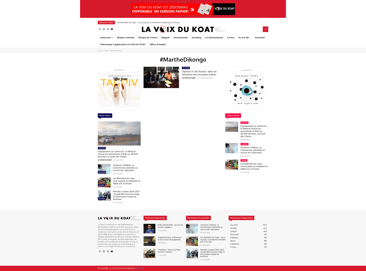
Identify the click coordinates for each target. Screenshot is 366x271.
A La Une (102, 148)
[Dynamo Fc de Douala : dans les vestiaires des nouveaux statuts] (161, 77)
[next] (266, 22)
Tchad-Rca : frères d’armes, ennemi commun (169, 251)
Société (101, 185)
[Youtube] (112, 29)
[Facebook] (100, 29)
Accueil (100, 51)
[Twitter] (108, 29)
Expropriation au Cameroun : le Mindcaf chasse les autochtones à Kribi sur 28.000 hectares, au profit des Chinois (118, 154)
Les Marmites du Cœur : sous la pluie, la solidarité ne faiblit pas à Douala (148, 22)
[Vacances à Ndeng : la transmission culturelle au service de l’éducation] (104, 169)
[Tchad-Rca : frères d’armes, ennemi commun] (149, 253)
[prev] (262, 22)
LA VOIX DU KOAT (105, 160)
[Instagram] (104, 29)
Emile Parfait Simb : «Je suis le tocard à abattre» (170, 226)
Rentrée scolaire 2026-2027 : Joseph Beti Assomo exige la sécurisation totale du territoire (126, 195)
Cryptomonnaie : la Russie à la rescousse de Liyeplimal (170, 238)
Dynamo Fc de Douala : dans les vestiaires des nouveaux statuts (199, 73)
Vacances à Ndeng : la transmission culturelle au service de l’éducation (125, 168)
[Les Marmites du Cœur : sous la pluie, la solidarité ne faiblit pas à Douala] (104, 182)
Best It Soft (139, 268)
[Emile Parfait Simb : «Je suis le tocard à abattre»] (149, 228)
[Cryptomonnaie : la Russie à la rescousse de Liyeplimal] (149, 241)
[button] (265, 29)
